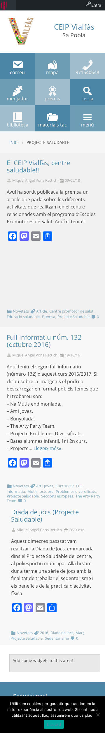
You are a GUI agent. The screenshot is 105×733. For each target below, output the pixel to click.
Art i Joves (44, 485)
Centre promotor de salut (71, 311)
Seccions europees (57, 496)
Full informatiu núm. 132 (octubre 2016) (44, 341)
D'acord (54, 724)
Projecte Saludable (73, 316)
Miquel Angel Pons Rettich (34, 180)
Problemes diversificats (76, 491)
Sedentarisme (57, 638)
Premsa (48, 316)
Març (80, 632)
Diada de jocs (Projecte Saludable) (45, 515)
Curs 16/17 (64, 485)
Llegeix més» (47, 448)
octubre (46, 491)
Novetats (21, 311)
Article (41, 311)
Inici (14, 142)
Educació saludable (23, 316)
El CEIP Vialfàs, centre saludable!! (38, 166)
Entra (96, 5)
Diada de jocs (61, 632)
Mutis (32, 491)
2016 (44, 632)
